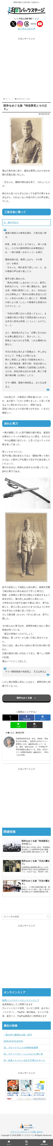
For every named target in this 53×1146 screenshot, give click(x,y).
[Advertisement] (26, 67)
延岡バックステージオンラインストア (20, 1000)
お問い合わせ (37, 1132)
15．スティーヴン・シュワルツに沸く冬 (23, 1054)
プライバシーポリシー (19, 1132)
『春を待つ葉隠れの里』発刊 (18, 1035)
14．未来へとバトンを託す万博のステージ (24, 1060)
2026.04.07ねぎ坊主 (13, 1041)
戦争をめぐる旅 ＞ (26, 698)
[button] (34, 725)
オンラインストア (26, 29)
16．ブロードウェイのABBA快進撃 (21, 1047)
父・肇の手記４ (11, 222)
